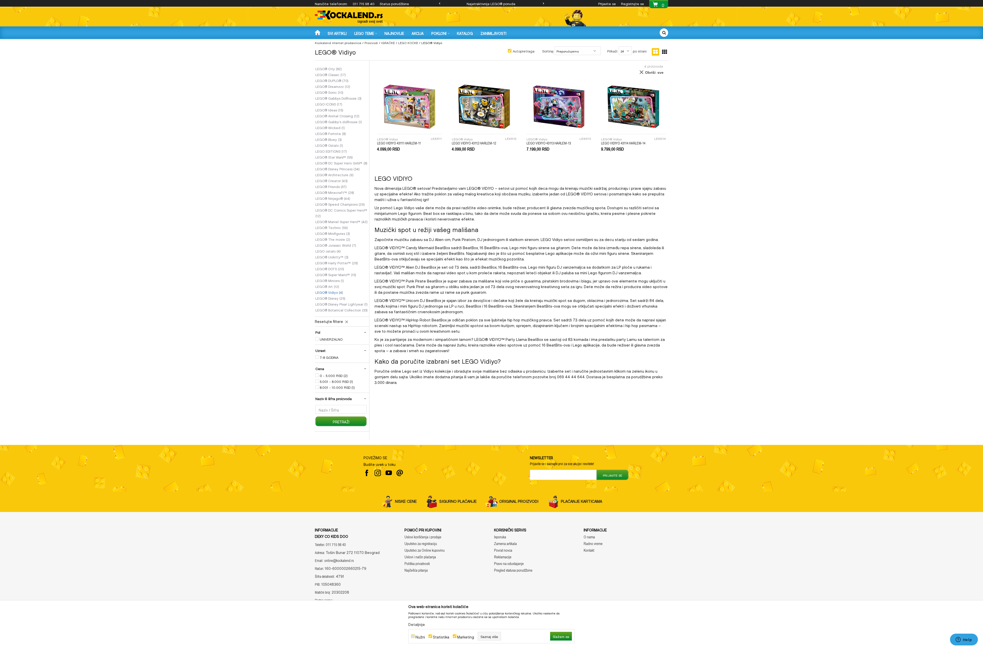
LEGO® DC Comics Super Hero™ (341, 212)
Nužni (420, 636)
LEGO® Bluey (328, 139)
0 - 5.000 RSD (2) (334, 375)
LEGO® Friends (331, 186)
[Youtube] (389, 473)
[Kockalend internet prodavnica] (349, 17)
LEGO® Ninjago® (332, 198)
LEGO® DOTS (329, 268)
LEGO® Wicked (330, 127)
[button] (664, 32)
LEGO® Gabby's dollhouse (338, 121)
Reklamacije (502, 557)
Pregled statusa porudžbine (513, 570)
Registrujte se (632, 3)
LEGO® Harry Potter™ (336, 262)
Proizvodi (371, 42)
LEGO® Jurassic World (335, 245)
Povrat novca (503, 550)
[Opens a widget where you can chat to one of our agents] (964, 640)
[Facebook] (367, 473)
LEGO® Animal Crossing (337, 115)
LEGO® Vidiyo (329, 292)
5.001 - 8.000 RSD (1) (336, 381)
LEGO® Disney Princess (337, 168)
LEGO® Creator (331, 180)
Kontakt (589, 550)
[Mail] (400, 473)
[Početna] (318, 32)
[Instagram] (378, 473)
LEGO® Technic (331, 227)
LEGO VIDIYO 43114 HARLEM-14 (623, 143)
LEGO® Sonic (329, 92)
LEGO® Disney (330, 298)
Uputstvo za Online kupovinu (424, 550)
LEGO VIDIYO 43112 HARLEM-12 (474, 143)
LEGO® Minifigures (332, 233)
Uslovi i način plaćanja (420, 557)
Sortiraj (547, 50)
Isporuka (500, 537)
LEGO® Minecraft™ (334, 192)
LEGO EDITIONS (331, 151)
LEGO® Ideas (329, 109)
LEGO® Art (327, 286)
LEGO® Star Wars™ (334, 157)
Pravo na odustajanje (509, 563)
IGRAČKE (388, 42)
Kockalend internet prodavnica (338, 42)
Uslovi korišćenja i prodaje (422, 537)
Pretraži (341, 421)
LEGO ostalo (328, 251)
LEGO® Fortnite (330, 133)
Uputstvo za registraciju (420, 543)
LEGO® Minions (329, 280)
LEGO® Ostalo (329, 145)
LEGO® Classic (330, 74)
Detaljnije (416, 623)
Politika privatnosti (417, 563)
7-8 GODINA (329, 357)
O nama (589, 537)
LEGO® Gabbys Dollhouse (338, 98)
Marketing (465, 636)
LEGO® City (328, 68)
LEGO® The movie (332, 239)
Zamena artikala (505, 543)
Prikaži (612, 50)
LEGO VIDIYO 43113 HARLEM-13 (549, 143)
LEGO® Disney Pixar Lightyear (341, 304)
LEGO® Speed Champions (340, 204)
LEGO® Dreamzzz (332, 86)
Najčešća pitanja (416, 570)
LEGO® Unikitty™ (331, 256)
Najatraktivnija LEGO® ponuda (491, 3)
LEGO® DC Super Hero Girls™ (341, 162)
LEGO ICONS (328, 104)
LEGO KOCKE (408, 42)
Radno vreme (593, 543)
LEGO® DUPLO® (331, 80)
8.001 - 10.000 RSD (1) (337, 387)
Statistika (441, 636)
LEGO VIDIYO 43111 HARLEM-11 (399, 143)
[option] (491, 3)
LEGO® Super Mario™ (335, 274)
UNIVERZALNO (331, 339)
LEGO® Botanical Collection (341, 309)
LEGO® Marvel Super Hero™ (341, 221)
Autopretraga (524, 50)
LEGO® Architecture (334, 174)
